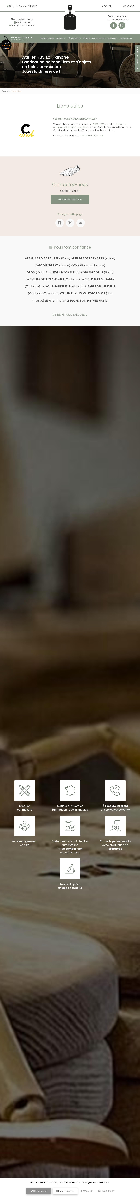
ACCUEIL (106, 6)
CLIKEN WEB (98, 124)
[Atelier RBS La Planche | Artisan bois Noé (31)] (6, 38)
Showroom (125, 38)
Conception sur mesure (94, 38)
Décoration (73, 38)
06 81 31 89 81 (23, 22)
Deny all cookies (66, 1191)
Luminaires (112, 38)
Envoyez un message (23, 25)
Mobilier (60, 38)
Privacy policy (107, 1191)
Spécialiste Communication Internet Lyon (75, 118)
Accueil (5, 91)
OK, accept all (40, 1191)
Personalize (88, 1191)
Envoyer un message (70, 199)
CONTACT (128, 6)
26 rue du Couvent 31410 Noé (23, 6)
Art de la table (47, 38)
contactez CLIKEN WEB (91, 135)
